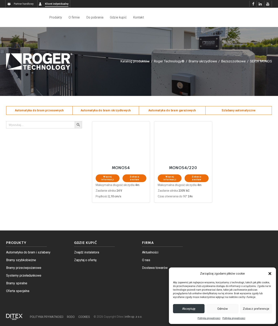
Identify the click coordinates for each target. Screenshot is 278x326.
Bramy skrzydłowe (203, 61)
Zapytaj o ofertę (85, 260)
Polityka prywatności (209, 318)
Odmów (222, 309)
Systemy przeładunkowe (23, 275)
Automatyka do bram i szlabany (28, 252)
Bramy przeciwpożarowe (23, 268)
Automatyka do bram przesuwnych (39, 110)
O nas (146, 260)
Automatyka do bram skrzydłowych (106, 110)
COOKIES (84, 316)
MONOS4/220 (183, 167)
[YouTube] (268, 4)
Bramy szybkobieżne (21, 260)
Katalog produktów (135, 61)
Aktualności (150, 252)
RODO (71, 316)
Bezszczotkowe (233, 61)
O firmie (74, 17)
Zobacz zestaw (134, 178)
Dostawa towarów (155, 268)
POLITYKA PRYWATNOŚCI (46, 316)
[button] (270, 274)
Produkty (55, 17)
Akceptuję (188, 309)
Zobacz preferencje (256, 309)
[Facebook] (253, 4)
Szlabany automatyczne (238, 110)
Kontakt (138, 17)
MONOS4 (121, 167)
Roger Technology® (169, 61)
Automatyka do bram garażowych (172, 110)
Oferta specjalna (17, 291)
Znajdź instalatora (86, 252)
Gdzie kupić (118, 17)
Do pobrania (94, 17)
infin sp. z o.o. (133, 316)
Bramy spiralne (16, 283)
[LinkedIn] (260, 4)
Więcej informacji (107, 178)
